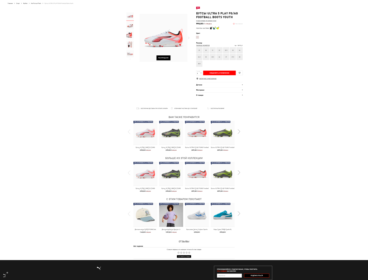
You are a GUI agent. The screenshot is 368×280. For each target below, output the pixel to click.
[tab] (219, 84)
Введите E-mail (222, 275)
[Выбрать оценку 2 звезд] (181, 252)
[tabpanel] (163, 37)
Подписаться (257, 275)
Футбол (25, 3)
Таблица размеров (203, 45)
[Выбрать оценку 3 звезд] (184, 252)
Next (188, 38)
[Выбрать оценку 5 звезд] (189, 252)
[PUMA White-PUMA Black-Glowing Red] (197, 37)
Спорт (18, 3)
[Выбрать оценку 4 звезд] (186, 252)
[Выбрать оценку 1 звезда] (178, 252)
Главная (10, 3)
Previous (129, 131)
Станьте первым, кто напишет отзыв (206, 20)
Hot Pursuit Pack (36, 3)
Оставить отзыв (184, 256)
